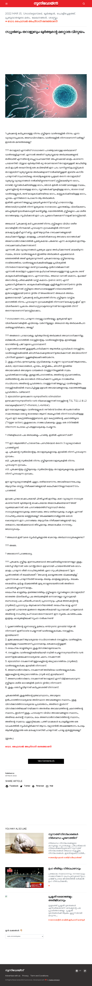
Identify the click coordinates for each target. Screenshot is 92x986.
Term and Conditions (39, 976)
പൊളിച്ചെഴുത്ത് (66, 14)
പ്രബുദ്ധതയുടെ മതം (17, 18)
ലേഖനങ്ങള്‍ (39, 18)
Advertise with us (12, 976)
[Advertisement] (46, 54)
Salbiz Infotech (54, 980)
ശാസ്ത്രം (53, 18)
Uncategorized (32, 14)
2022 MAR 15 (13, 14)
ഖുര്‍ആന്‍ (49, 14)
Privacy (25, 976)
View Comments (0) (46, 761)
